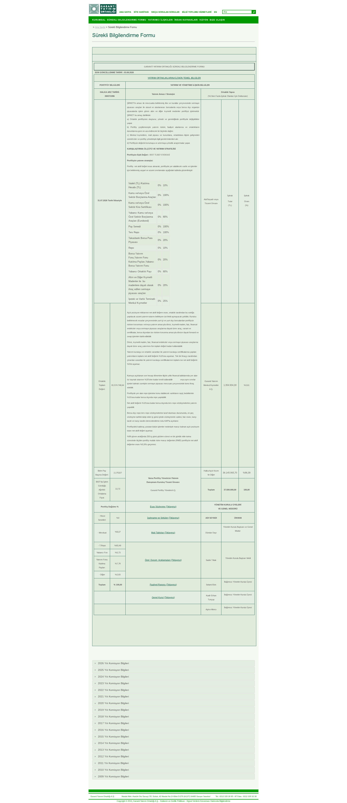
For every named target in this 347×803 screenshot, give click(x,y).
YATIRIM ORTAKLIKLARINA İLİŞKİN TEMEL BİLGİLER (174, 78)
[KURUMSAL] (99, 18)
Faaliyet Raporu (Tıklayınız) (163, 584)
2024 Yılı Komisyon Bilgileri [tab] (113, 676)
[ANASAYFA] (126, 12)
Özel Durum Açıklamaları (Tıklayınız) (163, 560)
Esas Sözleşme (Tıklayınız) (163, 506)
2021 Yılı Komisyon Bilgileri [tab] (113, 696)
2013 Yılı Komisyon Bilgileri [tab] (113, 749)
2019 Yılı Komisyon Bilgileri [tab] (113, 709)
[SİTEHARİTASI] (142, 12)
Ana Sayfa (100, 27)
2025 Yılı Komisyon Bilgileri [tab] (113, 669)
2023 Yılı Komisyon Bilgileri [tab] (113, 683)
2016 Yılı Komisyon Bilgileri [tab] (113, 729)
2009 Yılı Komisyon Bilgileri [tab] (113, 776)
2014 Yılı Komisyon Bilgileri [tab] (113, 743)
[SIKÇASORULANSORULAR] (166, 12)
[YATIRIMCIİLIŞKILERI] (161, 18)
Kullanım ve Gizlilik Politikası (172, 801)
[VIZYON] (204, 18)
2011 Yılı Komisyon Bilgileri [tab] (113, 763)
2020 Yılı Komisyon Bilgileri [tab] (113, 703)
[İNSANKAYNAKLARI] (186, 18)
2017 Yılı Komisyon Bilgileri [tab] (113, 723)
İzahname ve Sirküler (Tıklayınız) (163, 518)
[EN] (216, 12)
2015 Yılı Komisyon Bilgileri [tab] (113, 736)
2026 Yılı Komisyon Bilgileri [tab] (113, 663)
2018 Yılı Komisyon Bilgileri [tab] (113, 716)
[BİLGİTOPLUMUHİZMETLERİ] (197, 12)
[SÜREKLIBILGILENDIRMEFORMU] (127, 18)
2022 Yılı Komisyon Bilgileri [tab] (113, 690)
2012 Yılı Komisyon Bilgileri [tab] (113, 756)
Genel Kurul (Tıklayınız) (163, 597)
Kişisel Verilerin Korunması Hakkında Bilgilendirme (208, 801)
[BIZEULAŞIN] (218, 18)
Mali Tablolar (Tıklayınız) (163, 532)
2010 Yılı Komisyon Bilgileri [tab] (113, 769)
